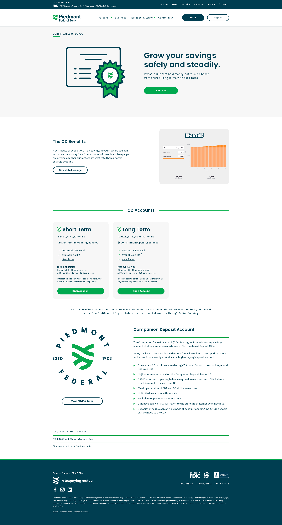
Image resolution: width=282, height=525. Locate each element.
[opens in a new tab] (55, 490)
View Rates (68, 259)
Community (165, 17)
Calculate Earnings (70, 170)
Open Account (80, 291)
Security (185, 4)
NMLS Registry (186, 484)
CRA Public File (62, 2)
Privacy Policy (222, 483)
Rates (174, 4)
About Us (198, 4)
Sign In (218, 17)
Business (120, 17)
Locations (163, 4)
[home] (67, 18)
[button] (105, 17)
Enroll (193, 17)
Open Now (161, 90)
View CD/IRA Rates (82, 401)
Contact (211, 4)
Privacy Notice (205, 484)
